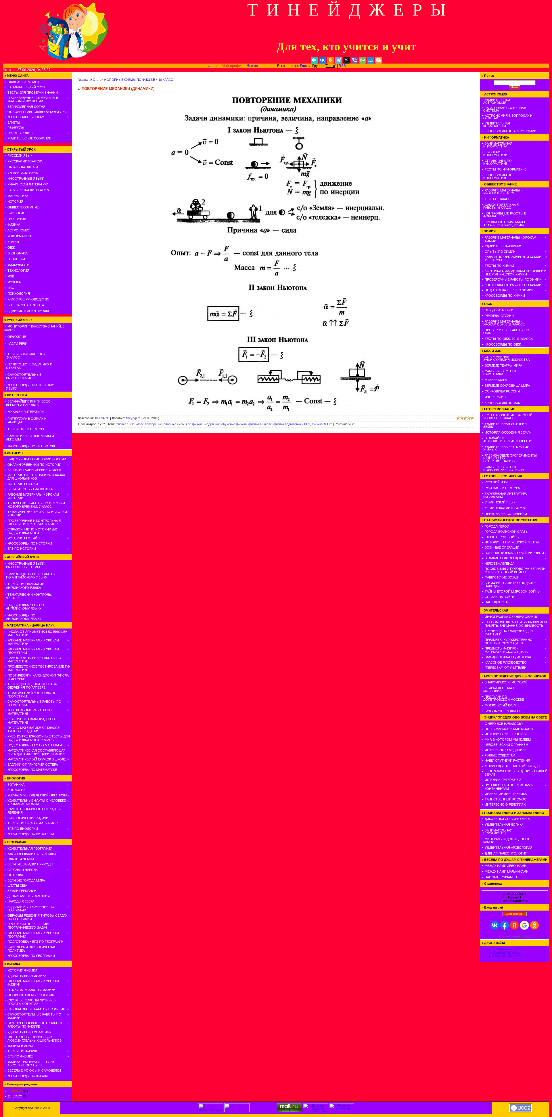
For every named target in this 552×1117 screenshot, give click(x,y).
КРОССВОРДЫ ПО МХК (502, 403)
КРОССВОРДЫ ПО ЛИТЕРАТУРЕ (31, 446)
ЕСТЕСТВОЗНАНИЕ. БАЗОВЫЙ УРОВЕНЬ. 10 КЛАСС (507, 416)
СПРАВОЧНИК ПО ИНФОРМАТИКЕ (497, 162)
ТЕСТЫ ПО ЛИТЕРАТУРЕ (26, 429)
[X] (346, 60)
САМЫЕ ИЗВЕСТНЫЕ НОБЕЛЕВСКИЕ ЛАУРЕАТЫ (503, 468)
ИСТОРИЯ (15, 201)
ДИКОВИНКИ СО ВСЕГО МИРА (507, 819)
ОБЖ (11, 247)
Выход (252, 66)
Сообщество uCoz (506, 952)
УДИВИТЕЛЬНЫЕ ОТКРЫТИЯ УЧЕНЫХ (505, 448)
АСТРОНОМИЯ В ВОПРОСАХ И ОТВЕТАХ (507, 117)
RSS (342, 66)
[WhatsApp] (362, 60)
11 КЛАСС (15, 1096)
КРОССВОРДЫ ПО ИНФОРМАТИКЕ (497, 176)
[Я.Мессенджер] (314, 60)
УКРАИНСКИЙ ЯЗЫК (22, 173)
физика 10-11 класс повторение (139, 424)
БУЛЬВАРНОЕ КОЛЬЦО (502, 711)
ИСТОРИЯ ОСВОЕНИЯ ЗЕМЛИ (508, 432)
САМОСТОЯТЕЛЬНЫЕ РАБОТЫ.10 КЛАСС (22, 376)
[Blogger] (378, 60)
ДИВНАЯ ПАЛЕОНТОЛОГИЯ (506, 853)
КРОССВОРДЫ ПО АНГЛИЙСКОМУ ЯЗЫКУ (22, 617)
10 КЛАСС (15, 1091)
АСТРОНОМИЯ (18, 230)
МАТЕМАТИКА (17, 196)
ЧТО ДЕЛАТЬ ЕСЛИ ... (501, 310)
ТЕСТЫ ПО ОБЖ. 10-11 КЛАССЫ (509, 338)
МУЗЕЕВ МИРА (496, 380)
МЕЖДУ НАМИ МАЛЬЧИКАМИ (506, 871)
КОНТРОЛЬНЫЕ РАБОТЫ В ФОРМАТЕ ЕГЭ (504, 215)
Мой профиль (234, 66)
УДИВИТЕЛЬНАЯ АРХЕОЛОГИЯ (508, 847)
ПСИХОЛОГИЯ (18, 293)
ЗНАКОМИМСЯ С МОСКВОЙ (506, 682)
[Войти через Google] (524, 925)
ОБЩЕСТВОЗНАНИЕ (23, 207)
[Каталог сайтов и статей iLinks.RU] (315, 1111)
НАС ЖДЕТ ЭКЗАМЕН (501, 877)
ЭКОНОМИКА (17, 253)
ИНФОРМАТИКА (19, 236)
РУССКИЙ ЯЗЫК (19, 155)
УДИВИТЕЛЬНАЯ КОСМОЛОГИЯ (496, 125)
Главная (213, 66)
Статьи (98, 79)
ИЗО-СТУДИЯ (495, 397)
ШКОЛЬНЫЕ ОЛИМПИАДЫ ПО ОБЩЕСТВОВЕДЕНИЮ (503, 223)
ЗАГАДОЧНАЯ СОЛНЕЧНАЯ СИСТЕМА (504, 109)
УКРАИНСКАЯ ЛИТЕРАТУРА (27, 184)
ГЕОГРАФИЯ (16, 219)
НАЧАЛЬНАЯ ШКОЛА (22, 167)
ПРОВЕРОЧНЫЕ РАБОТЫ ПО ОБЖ (505, 331)
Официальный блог (507, 949)
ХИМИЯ (13, 242)
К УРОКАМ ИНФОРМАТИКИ (494, 153)
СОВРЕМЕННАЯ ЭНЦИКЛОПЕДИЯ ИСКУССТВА (506, 358)
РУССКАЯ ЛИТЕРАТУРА (25, 161)
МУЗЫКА (14, 282)
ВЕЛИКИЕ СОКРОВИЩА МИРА (507, 385)
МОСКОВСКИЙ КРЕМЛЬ (502, 705)
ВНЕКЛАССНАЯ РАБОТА (25, 305)
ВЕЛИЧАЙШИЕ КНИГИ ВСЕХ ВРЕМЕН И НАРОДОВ (27, 403)
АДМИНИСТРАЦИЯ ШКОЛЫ (28, 311)
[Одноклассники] (330, 60)
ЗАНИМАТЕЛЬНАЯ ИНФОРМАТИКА (497, 145)
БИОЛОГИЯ (16, 213)
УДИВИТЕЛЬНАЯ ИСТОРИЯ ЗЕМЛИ (504, 425)
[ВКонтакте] (322, 60)
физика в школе (260, 424)
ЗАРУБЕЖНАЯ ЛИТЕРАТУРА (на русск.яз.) (504, 495)
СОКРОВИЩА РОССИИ (502, 391)
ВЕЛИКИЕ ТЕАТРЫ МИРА (503, 365)
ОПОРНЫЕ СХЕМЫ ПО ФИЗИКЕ (131, 79)
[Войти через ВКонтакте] (494, 925)
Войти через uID (515, 914)
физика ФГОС (322, 424)
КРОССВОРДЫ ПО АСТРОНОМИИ (510, 131)
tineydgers (133, 418)
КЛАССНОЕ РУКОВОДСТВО (28, 299)
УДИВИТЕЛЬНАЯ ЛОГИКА (504, 824)
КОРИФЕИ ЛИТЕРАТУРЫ (25, 411)
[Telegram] (338, 60)
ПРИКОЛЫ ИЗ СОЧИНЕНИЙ (506, 514)
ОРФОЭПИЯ (16, 336)
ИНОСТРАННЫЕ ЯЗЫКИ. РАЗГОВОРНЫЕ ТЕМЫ (24, 565)
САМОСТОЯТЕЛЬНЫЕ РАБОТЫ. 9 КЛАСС (500, 206)
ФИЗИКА (13, 224)
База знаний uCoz (506, 956)
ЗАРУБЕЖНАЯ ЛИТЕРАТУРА (28, 190)
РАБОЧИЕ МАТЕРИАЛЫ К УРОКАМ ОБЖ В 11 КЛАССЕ (503, 323)
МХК (10, 276)
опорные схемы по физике (183, 424)
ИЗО (10, 288)
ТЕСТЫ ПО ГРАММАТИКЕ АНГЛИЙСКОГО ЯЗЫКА (25, 586)
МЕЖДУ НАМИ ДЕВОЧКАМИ (505, 865)
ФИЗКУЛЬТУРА (18, 265)
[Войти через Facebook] (504, 925)
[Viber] (354, 60)
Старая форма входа (514, 936)
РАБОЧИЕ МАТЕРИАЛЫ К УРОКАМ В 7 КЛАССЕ (502, 192)
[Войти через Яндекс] (514, 925)
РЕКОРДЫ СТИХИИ (499, 315)
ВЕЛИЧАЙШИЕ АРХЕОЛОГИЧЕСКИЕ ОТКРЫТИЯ (508, 439)
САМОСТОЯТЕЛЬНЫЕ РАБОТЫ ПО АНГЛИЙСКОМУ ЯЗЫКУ (29, 575)
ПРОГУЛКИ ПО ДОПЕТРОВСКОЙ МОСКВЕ (503, 698)
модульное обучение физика (225, 424)
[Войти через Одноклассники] (534, 925)
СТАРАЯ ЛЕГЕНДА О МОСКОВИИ (498, 689)
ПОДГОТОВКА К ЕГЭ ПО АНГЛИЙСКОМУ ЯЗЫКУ (24, 606)
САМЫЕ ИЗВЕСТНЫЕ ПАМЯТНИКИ (499, 372)
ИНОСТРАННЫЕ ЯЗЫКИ (25, 178)
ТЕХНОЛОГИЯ (18, 270)
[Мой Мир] (370, 60)
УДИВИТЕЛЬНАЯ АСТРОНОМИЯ (496, 101)
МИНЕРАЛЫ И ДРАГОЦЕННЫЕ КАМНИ (506, 840)
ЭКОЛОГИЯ (16, 259)
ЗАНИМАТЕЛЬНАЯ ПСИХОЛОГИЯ (497, 832)
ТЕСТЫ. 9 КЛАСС (498, 199)
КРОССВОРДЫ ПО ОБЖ (503, 344)
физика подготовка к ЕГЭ (291, 424)
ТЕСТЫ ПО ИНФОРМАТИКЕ (505, 169)
